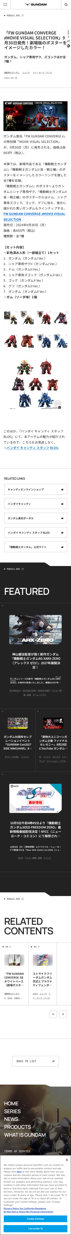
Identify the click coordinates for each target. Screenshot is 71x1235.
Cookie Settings (35, 1218)
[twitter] (68, 40)
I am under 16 (35, 1228)
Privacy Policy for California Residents (25, 1208)
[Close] (67, 1160)
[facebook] (68, 46)
